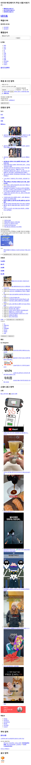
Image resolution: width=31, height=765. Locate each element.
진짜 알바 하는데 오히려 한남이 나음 (19, 299)
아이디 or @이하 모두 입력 (9, 86)
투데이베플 (7, 250)
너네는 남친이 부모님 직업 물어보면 (18, 310)
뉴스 (5, 47)
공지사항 (3, 735)
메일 (5, 45)
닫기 (8, 234)
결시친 (2, 264)
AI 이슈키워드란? (5, 229)
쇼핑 (5, 58)
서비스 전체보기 (5, 748)
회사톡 (2, 274)
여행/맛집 (6, 325)
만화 (5, 53)
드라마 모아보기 (20, 250)
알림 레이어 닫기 (5, 103)
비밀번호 (18, 88)
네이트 (4, 15)
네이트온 (6, 28)
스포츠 (2, 117)
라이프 (5, 330)
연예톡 (2, 270)
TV (4, 51)
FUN (5, 327)
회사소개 (6, 743)
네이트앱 (6, 27)
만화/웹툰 (6, 328)
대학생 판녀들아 (13, 315)
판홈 (2, 319)
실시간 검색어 (5, 67)
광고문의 (11, 743)
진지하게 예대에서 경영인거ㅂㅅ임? (18, 313)
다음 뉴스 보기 (24, 254)
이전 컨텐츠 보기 (10, 319)
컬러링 (5, 723)
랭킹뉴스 (3, 124)
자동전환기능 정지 (8, 254)
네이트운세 (7, 722)
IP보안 (6, 91)
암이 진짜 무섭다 (13, 316)
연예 (2, 121)
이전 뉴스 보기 (16, 254)
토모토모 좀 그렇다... (14, 308)
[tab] (17, 324)
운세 (5, 54)
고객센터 (18, 744)
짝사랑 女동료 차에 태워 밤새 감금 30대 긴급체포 (17, 203)
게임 (5, 56)
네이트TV (6, 720)
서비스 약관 (18, 743)
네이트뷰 (6, 61)
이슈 (6, 726)
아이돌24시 (13, 250)
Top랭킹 (3, 261)
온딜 (5, 48)
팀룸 (5, 59)
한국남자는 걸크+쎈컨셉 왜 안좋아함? (20, 289)
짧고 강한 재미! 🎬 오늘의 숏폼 (9, 393)
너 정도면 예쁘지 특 (14, 297)
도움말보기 (12, 100)
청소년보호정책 (11, 744)
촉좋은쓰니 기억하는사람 (15, 311)
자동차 (5, 62)
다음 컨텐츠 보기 (19, 319)
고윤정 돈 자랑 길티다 (15, 307)
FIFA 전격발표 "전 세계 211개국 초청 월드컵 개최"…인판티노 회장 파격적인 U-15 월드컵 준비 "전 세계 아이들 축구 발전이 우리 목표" (17, 189)
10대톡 (2, 267)
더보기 (5, 64)
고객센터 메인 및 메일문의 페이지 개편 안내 (12, 738)
